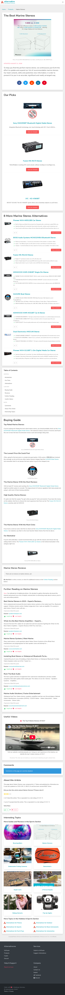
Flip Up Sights (47, 913)
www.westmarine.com (15, 649)
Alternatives (8, 383)
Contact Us (37, 970)
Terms (6, 991)
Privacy (11, 991)
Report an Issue (8, 967)
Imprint (36, 972)
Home (4, 9)
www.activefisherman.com (16, 666)
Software (7, 950)
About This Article (10, 409)
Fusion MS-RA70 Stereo (32, 161)
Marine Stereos (47, 843)
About (35, 967)
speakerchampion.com (15, 614)
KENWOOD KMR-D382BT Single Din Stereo (30, 272)
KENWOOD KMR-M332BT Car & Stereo (29, 313)
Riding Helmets (18, 913)
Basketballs (47, 866)
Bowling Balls (17, 843)
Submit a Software (39, 950)
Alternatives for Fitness (14, 923)
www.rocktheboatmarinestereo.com (19, 686)
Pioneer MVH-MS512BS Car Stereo (27, 220)
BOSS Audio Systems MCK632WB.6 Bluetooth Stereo (34, 237)
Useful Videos (9, 399)
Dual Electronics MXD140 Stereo (26, 332)
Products (10, 9)
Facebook (38, 975)
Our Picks (7, 380)
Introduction (8, 377)
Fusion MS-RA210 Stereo (23, 255)
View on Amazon (32, 132)
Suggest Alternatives (40, 953)
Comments (8, 406)
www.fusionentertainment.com (18, 706)
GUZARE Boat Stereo (21, 294)
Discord (6, 958)
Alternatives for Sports (13, 927)
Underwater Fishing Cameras (17, 866)
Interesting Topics (10, 412)
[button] (63, 2)
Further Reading (9, 396)
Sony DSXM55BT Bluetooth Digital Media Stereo (32, 123)
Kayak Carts (17, 890)
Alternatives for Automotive (45, 931)
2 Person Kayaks (47, 890)
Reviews (7, 393)
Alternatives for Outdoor (44, 923)
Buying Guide (8, 390)
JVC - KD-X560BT (32, 198)
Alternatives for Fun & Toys (15, 931)
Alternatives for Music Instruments (47, 927)
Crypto (6, 956)
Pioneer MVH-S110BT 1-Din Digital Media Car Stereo (34, 350)
